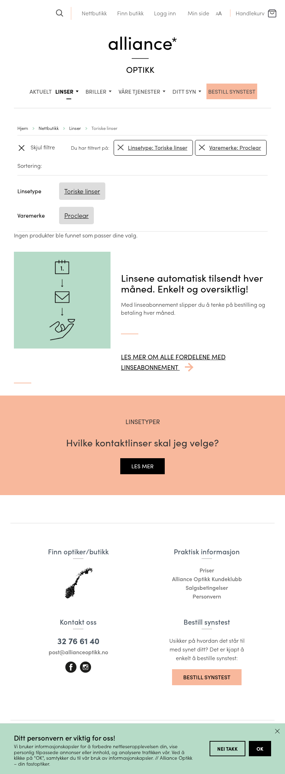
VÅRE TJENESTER (139, 91)
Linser (64, 91)
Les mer (142, 466)
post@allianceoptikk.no (78, 652)
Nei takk (227, 748)
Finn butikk (130, 13)
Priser (207, 570)
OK (259, 748)
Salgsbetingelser (207, 587)
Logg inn (165, 13)
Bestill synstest (206, 677)
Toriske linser (82, 191)
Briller (96, 91)
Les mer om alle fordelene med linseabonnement (173, 362)
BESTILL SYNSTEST (231, 91)
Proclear (76, 215)
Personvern (207, 596)
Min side (198, 13)
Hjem (22, 128)
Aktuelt (41, 91)
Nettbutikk (94, 13)
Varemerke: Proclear (235, 147)
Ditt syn (184, 91)
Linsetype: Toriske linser (157, 147)
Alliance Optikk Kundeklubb (207, 579)
